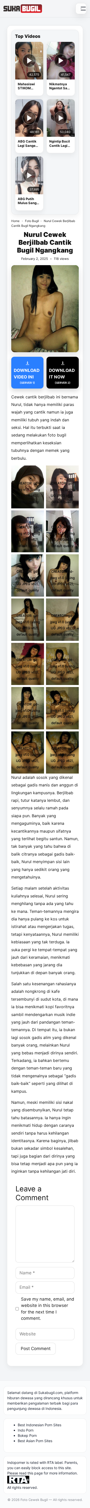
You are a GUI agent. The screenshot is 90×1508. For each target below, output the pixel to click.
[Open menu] (81, 8)
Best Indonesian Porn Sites (39, 1425)
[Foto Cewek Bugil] (23, 8)
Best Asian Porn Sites (35, 1441)
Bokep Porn (27, 1435)
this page (35, 1473)
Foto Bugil (32, 221)
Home (15, 221)
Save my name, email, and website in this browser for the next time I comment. (47, 1309)
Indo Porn (26, 1430)
